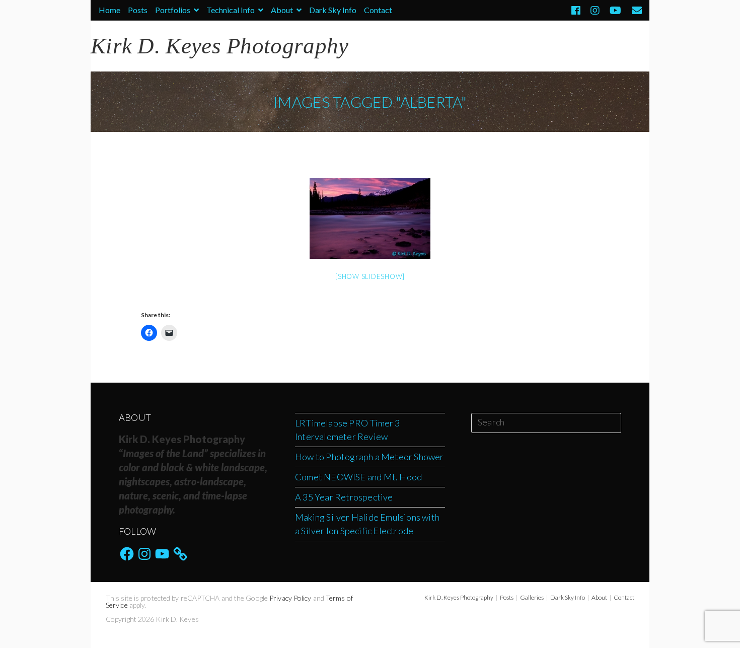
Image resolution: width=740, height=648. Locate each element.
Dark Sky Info (332, 10)
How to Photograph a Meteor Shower (369, 456)
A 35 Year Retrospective (344, 496)
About (282, 10)
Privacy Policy (290, 598)
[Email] (634, 10)
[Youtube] (615, 10)
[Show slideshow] (370, 276)
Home (109, 10)
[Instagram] (595, 10)
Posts (137, 10)
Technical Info (231, 10)
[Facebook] (575, 10)
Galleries (532, 597)
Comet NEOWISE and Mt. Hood (358, 476)
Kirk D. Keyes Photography (458, 597)
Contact (378, 10)
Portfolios (173, 10)
